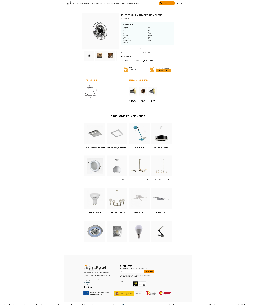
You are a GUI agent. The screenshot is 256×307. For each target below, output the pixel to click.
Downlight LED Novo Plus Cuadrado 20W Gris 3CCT (117, 148)
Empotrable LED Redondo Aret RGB (95, 245)
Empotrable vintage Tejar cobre (143, 100)
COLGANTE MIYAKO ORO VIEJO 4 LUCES (117, 212)
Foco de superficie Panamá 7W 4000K (117, 245)
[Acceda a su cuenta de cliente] (189, 3)
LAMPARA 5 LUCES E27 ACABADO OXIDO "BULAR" (161, 179)
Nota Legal (123, 285)
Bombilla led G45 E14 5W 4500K (139, 245)
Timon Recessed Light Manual (132, 60)
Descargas (138, 3)
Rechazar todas (211, 304)
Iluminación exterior (98, 3)
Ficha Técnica (148, 60)
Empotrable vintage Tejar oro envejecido (133, 100)
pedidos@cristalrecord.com (90, 284)
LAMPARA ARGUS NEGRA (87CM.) (161, 147)
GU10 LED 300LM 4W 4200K (95, 212)
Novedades (116, 3)
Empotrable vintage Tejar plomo (152, 100)
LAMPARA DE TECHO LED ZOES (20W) (117, 179)
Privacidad (123, 287)
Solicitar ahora (163, 70)
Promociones (122, 3)
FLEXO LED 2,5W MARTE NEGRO (161, 245)
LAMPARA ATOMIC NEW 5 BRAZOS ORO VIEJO (139, 179)
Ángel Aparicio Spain (130, 3)
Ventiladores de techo (108, 3)
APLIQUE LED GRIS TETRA (161, 212)
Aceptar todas (241, 304)
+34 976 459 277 (135, 69)
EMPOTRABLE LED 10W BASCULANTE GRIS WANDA (95, 147)
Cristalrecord (80, 3)
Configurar (172, 304)
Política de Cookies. (123, 304)
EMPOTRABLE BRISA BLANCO (95, 179)
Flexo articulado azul (139, 147)
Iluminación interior (88, 3)
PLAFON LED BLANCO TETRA (139, 212)
